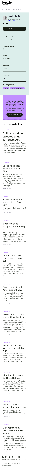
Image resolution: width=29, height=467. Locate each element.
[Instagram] (6, 457)
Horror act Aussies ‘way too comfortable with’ (13, 348)
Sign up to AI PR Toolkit (14, 114)
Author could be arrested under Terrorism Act (13, 136)
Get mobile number (18, 58)
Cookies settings (6, 465)
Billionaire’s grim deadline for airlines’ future (13, 430)
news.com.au (12, 20)
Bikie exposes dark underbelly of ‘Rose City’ (12, 202)
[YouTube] (13, 457)
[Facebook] (16, 457)
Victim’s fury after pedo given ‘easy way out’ (13, 258)
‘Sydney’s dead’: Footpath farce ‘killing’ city (14, 226)
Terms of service (16, 463)
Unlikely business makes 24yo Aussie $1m (12, 168)
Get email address (20, 39)
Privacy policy (6, 463)
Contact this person (14, 29)
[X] (19, 457)
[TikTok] (9, 457)
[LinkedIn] (3, 457)
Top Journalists (6, 9)
